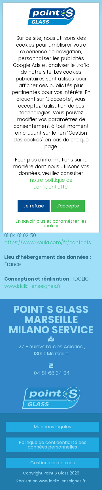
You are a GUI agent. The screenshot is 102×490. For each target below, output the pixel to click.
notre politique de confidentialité (51, 183)
